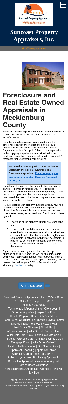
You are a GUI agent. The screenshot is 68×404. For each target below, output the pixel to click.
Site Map (34, 388)
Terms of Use (56, 385)
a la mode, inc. (29, 385)
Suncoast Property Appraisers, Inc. (34, 36)
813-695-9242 (33, 286)
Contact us (21, 265)
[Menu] (63, 5)
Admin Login (43, 385)
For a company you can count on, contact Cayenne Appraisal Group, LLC (33, 177)
